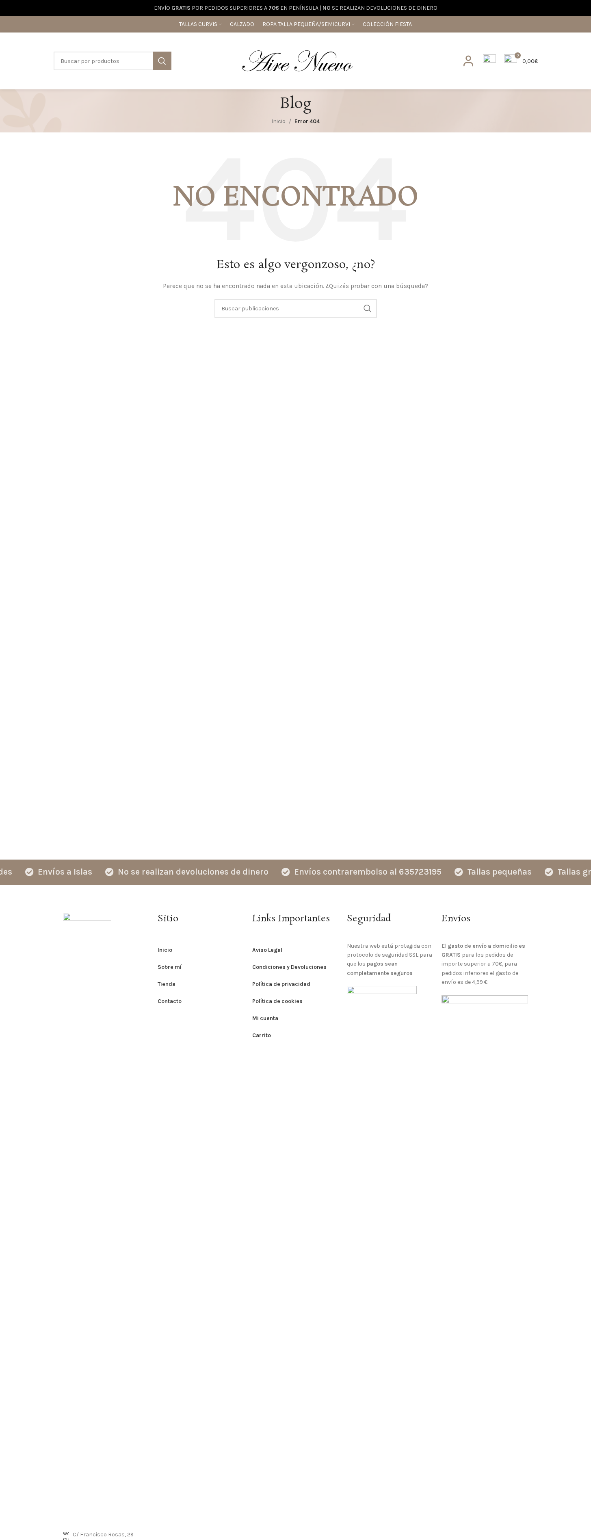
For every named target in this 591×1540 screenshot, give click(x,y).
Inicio (278, 121)
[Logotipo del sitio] (297, 60)
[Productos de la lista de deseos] (489, 61)
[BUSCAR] (162, 61)
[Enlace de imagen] (87, 1216)
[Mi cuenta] (468, 61)
